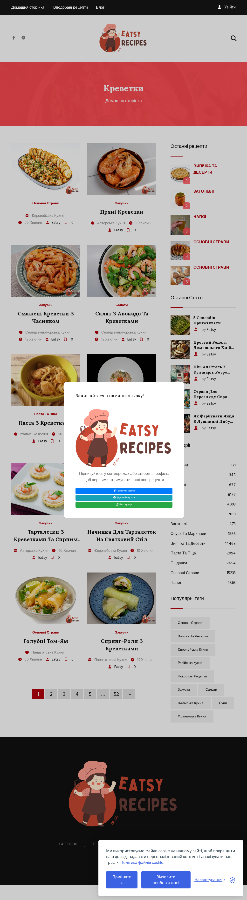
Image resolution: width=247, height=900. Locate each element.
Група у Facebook (125, 491)
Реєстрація (125, 504)
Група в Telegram (125, 497)
